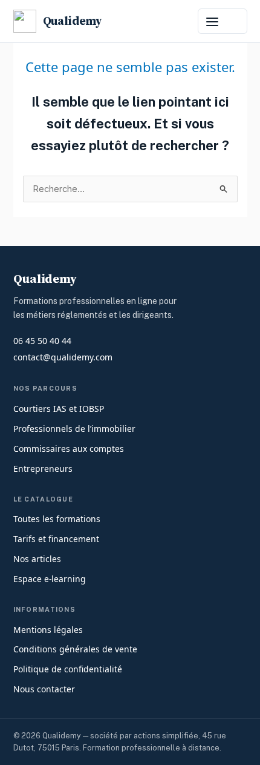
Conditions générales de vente (75, 649)
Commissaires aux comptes (68, 448)
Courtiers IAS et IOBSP (58, 408)
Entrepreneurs (43, 468)
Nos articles (37, 559)
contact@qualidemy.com (62, 357)
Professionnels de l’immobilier (74, 428)
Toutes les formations (56, 519)
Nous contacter (44, 689)
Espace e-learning (49, 579)
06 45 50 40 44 (42, 340)
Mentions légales (48, 629)
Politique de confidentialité (67, 669)
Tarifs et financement (56, 539)
